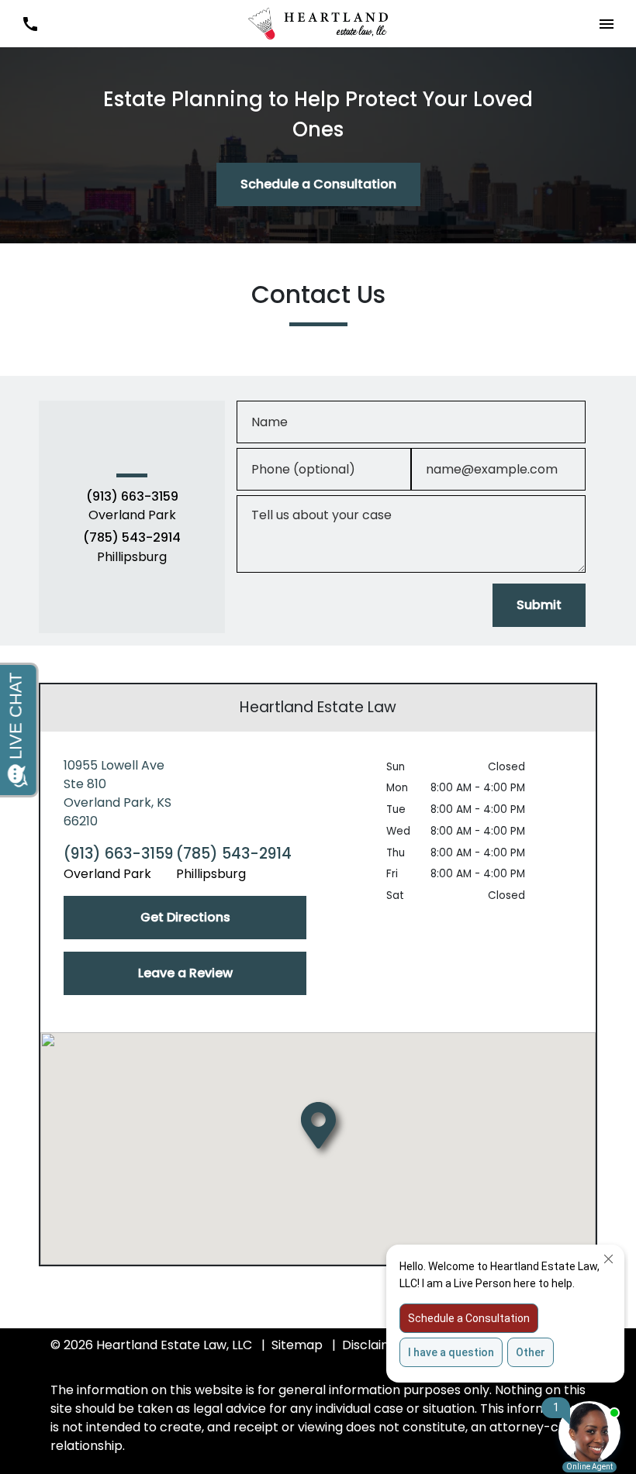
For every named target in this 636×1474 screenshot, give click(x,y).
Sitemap (297, 1345)
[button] (29, 23)
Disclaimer (374, 1345)
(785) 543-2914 (132, 538)
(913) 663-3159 (132, 497)
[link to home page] (318, 23)
